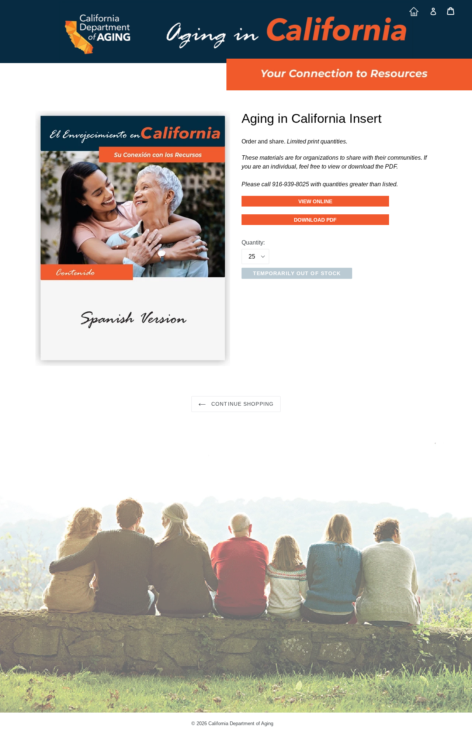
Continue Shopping (241, 404)
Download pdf (315, 220)
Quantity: (253, 242)
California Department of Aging (240, 723)
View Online (343, 201)
